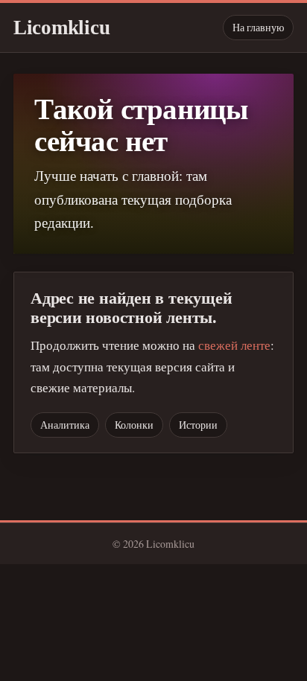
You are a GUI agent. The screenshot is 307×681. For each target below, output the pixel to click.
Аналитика (64, 425)
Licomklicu (61, 27)
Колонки (134, 425)
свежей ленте (234, 345)
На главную (258, 27)
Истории (198, 425)
